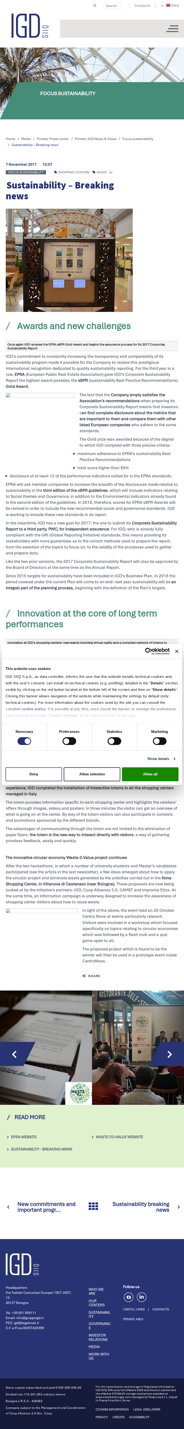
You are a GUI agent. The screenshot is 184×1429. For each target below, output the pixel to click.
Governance (100, 1326)
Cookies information (112, 1409)
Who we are (96, 1291)
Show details (158, 759)
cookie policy (34, 709)
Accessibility (139, 1417)
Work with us (99, 1356)
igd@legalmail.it (26, 1323)
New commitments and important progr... (46, 1206)
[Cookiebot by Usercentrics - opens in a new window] (149, 651)
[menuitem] (172, 5)
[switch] (69, 741)
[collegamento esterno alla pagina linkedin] (141, 1296)
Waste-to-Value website (119, 1136)
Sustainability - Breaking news (41, 1149)
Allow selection (92, 774)
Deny (33, 774)
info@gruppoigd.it (30, 1318)
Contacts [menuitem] (142, 5)
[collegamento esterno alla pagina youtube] (129, 1296)
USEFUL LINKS (134, 1309)
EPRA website (24, 1136)
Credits (118, 1417)
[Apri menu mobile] (172, 29)
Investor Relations (98, 1337)
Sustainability (99, 1314)
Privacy (102, 1417)
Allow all (150, 774)
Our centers (97, 1303)
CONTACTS (160, 1309)
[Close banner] (176, 651)
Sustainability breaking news (141, 1206)
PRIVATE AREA (133, 1319)
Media (94, 1346)
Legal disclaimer (146, 1409)
